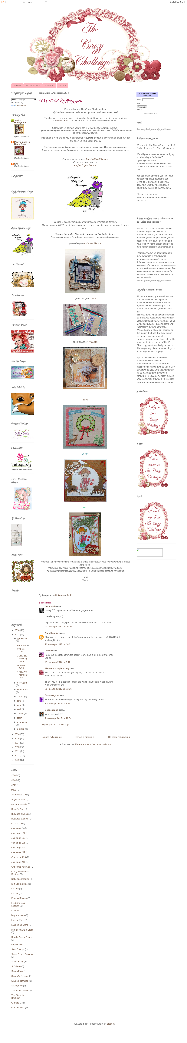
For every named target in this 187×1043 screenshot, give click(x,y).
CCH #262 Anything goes (22, 658)
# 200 (14, 775)
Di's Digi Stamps (19, 884)
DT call (14, 893)
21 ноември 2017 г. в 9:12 (57, 662)
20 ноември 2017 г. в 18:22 (58, 644)
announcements (19, 804)
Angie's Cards (18, 799)
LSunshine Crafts (19, 925)
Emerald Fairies (19, 898)
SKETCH (62, 85)
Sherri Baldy (17, 961)
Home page (17, 85)
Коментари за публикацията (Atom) (93, 744)
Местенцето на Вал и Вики (22, 143)
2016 (17, 734)
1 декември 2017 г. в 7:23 (57, 703)
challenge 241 (18, 862)
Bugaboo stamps (19, 814)
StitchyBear (17, 986)
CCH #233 (16, 823)
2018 (17, 630)
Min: (139, 100)
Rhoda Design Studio (21, 937)
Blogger (110, 1024)
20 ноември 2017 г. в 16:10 (58, 626)
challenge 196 (18, 843)
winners (15, 1003)
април (20, 713)
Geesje (85, 454)
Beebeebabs (51, 710)
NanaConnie (51, 633)
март (20, 718)
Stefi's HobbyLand (20, 121)
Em (16, 164)
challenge (16, 828)
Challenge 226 (18, 857)
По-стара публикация (119, 737)
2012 (17, 751)
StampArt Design (19, 976)
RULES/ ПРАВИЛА (33, 85)
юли (19, 701)
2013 (17, 747)
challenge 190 (18, 838)
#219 (13, 785)
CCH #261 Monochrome (22, 674)
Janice (48, 651)
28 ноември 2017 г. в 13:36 (58, 689)
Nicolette (93, 342)
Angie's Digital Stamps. (97, 159)
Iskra (85, 507)
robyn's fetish (17, 944)
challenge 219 (18, 852)
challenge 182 (18, 833)
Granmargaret (52, 695)
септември (22, 689)
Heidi (93, 298)
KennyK (15, 910)
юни (19, 705)
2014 (17, 743)
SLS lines (16, 966)
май (19, 709)
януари (21, 729)
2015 (17, 739)
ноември (22, 645)
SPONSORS (49, 85)
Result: (139, 109)
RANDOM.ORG (153, 113)
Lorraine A (50, 606)
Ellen (85, 400)
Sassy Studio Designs (22, 954)
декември (22, 638)
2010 (17, 760)
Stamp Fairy (17, 971)
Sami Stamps (17, 949)
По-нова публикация (51, 737)
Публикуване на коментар (55, 724)
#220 (13, 790)
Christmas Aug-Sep (20, 867)
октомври (22, 683)
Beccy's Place (18, 809)
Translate (21, 106)
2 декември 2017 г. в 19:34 (58, 718)
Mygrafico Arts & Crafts (22, 930)
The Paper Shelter (20, 990)
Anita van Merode (92, 243)
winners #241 (18, 1007)
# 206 (14, 780)
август (20, 696)
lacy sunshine (18, 915)
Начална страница (84, 737)
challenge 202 (18, 847)
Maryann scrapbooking (57, 668)
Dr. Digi (15, 889)
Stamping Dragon (19, 981)
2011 (17, 755)
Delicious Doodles (20, 879)
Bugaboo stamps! (19, 819)
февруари (22, 722)
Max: (139, 103)
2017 (17, 634)
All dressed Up (18, 795)
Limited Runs (17, 920)
